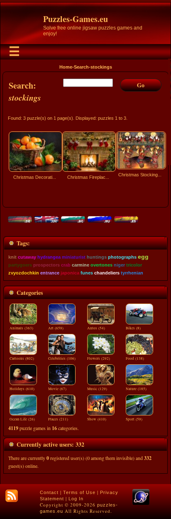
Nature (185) (136, 388)
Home (65, 66)
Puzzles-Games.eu (75, 19)
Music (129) (97, 388)
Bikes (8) (133, 328)
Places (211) (58, 419)
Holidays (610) (22, 388)
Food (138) (135, 358)
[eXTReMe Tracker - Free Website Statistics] (140, 503)
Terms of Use (79, 492)
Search (81, 66)
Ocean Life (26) (22, 419)
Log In (75, 498)
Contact (49, 492)
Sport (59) (134, 419)
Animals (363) (21, 328)
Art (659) (56, 328)
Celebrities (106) (62, 358)
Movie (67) (57, 388)
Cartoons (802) (22, 358)
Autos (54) (96, 328)
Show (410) (96, 419)
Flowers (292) (98, 358)
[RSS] (11, 495)
